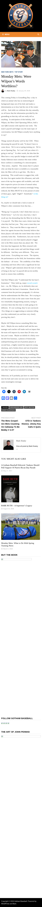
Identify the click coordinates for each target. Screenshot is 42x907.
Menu (7, 34)
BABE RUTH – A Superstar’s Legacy (16, 505)
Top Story (19, 72)
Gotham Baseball (20, 901)
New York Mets (7, 72)
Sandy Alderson (8, 410)
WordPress (5, 904)
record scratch (32, 283)
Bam (14, 904)
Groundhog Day (16, 407)
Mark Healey (11, 91)
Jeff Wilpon (29, 407)
